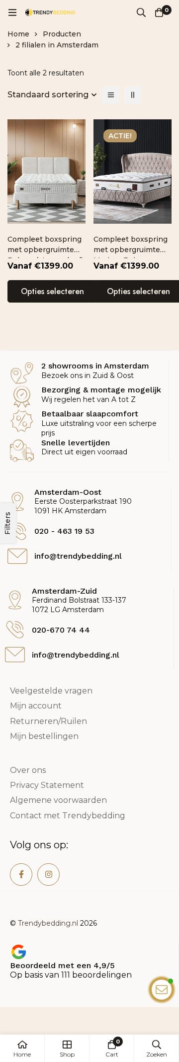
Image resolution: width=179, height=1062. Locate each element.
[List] (110, 94)
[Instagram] (48, 874)
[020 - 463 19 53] (17, 531)
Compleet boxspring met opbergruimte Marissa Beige (130, 250)
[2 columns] (132, 94)
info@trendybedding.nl (75, 655)
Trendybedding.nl (48, 923)
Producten (62, 33)
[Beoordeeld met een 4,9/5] (18, 952)
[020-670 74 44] (15, 630)
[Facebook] (21, 874)
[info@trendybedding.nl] (15, 655)
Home (18, 33)
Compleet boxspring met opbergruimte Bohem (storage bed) (45, 250)
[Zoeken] (141, 12)
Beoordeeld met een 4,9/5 (62, 965)
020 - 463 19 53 (64, 531)
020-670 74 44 (61, 630)
